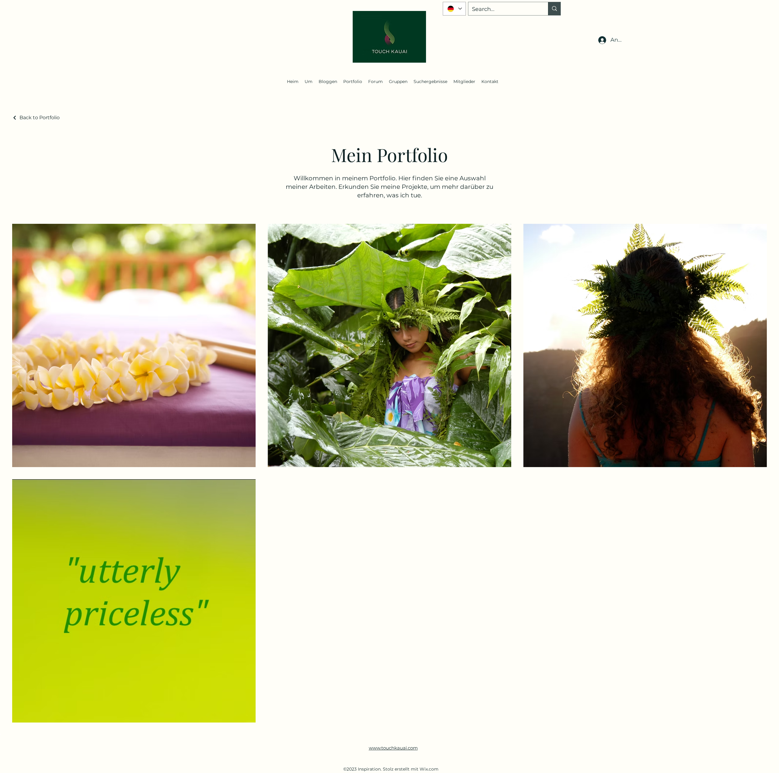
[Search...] (554, 8)
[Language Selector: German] (454, 9)
